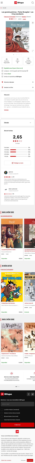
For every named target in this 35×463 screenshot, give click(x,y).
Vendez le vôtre (8, 87)
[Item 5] (21, 54)
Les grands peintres (6, 216)
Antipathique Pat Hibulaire (8, 303)
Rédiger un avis (18, 163)
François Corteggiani (9, 16)
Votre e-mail (5, 404)
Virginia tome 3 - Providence (8, 353)
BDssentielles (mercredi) (11, 416)
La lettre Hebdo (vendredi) (11, 409)
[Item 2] (16, 54)
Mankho (24, 16)
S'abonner (18, 425)
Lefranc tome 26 (29, 303)
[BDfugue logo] (19, 2)
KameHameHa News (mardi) (12, 420)
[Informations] (27, 71)
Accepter (30, 460)
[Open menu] (2, 3)
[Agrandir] (32, 50)
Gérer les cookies (6, 460)
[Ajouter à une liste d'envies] (32, 22)
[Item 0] (13, 54)
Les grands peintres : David (8, 249)
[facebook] (28, 394)
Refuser (23, 460)
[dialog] (17, 446)
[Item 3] (18, 54)
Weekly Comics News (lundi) (12, 413)
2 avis (24, 19)
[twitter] (32, 394)
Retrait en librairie (9, 82)
